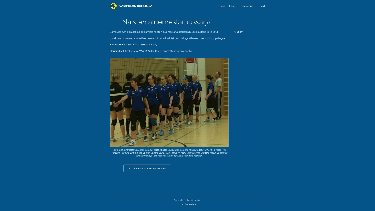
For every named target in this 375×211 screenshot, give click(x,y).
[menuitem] (222, 6)
